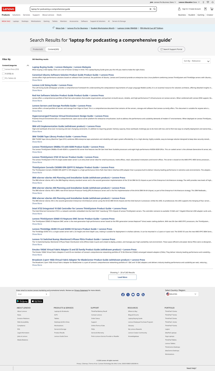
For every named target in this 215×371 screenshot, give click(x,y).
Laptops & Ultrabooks (61, 311)
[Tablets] (58, 21)
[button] (207, 2)
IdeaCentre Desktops (172, 351)
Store (195, 2)
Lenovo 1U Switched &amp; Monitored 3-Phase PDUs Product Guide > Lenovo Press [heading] (73, 239)
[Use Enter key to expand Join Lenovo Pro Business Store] (175, 2)
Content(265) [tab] (53, 49)
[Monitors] (68, 21)
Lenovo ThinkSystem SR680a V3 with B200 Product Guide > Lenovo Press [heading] (68, 146)
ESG (18, 329)
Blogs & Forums (133, 315)
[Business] (186, 14)
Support (94, 322)
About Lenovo (22, 311)
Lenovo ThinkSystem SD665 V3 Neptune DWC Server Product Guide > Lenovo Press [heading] (73, 218)
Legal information (23, 333)
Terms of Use (93, 364)
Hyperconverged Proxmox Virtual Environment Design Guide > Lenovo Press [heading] (70, 116)
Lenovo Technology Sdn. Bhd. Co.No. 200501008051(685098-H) (118, 364)
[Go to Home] (8, 9)
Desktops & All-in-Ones (61, 322)
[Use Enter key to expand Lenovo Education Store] (198, 2)
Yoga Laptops (169, 336)
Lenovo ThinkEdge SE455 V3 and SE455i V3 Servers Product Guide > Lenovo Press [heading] (72, 229)
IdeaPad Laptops (170, 333)
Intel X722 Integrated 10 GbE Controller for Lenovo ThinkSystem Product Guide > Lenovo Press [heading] (79, 208)
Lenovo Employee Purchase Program (140, 322)
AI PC (56, 315)
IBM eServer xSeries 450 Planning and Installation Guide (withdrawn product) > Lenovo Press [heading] (78, 188)
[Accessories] (79, 21)
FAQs (93, 329)
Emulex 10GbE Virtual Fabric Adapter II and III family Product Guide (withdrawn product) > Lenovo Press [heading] (84, 249)
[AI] (110, 21)
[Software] (88, 21)
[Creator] (214, 14)
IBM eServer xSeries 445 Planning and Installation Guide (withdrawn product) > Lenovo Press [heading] (78, 177)
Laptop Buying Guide (135, 318)
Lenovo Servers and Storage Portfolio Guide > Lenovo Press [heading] (61, 105)
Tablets (56, 318)
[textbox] (182, 294)
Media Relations (22, 340)
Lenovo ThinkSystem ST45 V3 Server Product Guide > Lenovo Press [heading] (65, 157)
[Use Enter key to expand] (202, 9)
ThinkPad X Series (171, 311)
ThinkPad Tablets (170, 340)
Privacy (79, 364)
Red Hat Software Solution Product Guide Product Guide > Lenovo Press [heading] (68, 95)
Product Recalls (59, 333)
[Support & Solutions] (106, 21)
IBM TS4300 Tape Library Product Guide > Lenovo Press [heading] (59, 136)
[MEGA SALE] (11, 21)
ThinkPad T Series (171, 315)
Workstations (58, 326)
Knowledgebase (133, 336)
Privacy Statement (81, 290)
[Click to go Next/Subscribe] (46, 294)
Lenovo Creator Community (137, 333)
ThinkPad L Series (171, 322)
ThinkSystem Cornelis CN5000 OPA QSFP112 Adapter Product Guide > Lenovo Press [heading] (73, 167)
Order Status (95, 318)
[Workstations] (41, 21)
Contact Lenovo (96, 315)
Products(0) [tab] (38, 49)
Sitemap (85, 364)
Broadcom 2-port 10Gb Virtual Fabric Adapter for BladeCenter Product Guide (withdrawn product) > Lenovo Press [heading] (88, 259)
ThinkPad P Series (171, 326)
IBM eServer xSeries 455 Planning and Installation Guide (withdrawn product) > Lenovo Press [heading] (78, 198)
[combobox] (90, 9)
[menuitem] (15, 65)
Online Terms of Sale (98, 326)
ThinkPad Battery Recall (99, 311)
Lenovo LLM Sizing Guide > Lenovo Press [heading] (52, 85)
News (19, 315)
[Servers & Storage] (126, 21)
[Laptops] (19, 21)
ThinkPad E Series (171, 318)
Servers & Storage (60, 329)
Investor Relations (23, 318)
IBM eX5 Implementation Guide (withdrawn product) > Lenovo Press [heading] (66, 126)
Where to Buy (132, 311)
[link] (203, 2)
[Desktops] (29, 21)
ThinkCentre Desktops (172, 347)
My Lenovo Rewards (135, 329)
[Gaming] (205, 14)
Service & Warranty (97, 333)
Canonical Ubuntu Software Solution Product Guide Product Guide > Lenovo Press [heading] (73, 74)
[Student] (195, 14)
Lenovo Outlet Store (61, 336)
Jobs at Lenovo (22, 336)
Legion (167, 329)
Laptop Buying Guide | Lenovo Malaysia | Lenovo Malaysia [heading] (61, 67)
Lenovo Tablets (170, 343)
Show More (37, 80)
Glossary (131, 326)
